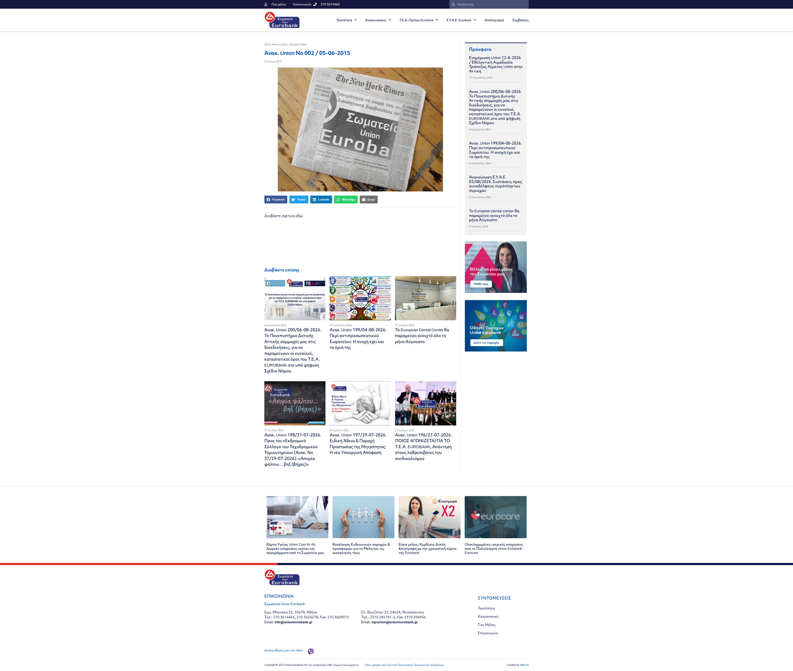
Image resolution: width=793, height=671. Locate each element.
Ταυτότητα (344, 20)
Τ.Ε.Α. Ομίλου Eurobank (416, 20)
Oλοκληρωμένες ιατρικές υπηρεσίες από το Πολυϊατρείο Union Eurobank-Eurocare (494, 548)
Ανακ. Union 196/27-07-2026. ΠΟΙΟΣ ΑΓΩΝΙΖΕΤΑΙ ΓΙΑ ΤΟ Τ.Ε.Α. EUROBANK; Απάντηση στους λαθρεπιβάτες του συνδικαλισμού (423, 446)
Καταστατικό (488, 616)
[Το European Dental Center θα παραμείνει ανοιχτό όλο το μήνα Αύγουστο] (425, 298)
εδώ (299, 215)
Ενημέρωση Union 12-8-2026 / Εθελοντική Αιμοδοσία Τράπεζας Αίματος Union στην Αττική (496, 64)
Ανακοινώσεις (375, 20)
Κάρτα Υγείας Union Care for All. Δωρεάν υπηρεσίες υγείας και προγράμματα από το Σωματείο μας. (295, 548)
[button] (275, 199)
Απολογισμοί (494, 20)
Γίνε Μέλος (487, 624)
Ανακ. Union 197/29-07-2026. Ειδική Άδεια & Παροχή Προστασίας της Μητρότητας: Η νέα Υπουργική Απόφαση (358, 443)
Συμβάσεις (520, 20)
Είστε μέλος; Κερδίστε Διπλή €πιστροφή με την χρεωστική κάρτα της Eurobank (427, 548)
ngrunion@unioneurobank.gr (395, 622)
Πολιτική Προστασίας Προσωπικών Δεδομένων (415, 665)
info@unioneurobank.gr (293, 622)
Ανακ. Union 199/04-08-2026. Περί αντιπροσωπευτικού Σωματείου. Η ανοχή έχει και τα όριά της (358, 338)
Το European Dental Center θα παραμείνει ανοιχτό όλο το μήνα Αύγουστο (422, 335)
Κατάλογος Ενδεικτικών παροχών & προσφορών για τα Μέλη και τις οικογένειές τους (361, 548)
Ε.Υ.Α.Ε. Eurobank (458, 20)
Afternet (524, 665)
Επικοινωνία (488, 633)
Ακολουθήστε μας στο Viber (283, 650)
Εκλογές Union (298, 44)
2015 (267, 44)
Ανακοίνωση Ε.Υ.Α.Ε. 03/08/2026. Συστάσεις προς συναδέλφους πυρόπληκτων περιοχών (495, 183)
